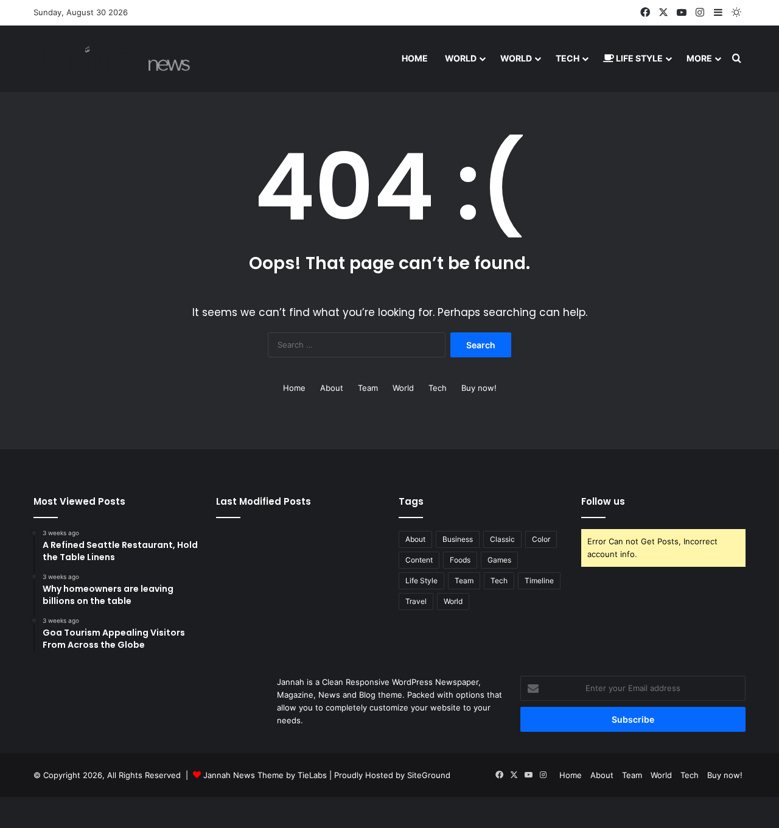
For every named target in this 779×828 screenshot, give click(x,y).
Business (457, 539)
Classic (502, 539)
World (461, 58)
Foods (460, 559)
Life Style (638, 58)
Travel (416, 601)
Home (415, 58)
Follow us (603, 501)
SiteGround (428, 775)
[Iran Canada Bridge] (111, 58)
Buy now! (479, 388)
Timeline (539, 580)
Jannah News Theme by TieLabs (265, 775)
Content (419, 559)
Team (368, 388)
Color (541, 539)
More (699, 58)
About (331, 388)
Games (499, 559)
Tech (567, 58)
